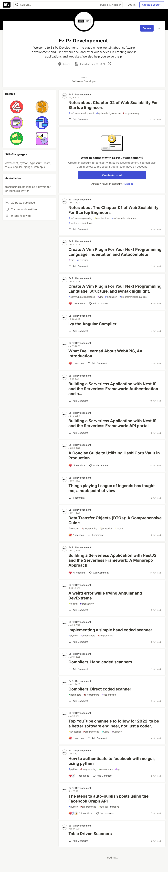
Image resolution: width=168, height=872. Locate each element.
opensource (106, 769)
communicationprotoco (82, 296)
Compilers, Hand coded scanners (100, 662)
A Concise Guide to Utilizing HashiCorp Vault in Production (114, 455)
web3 (105, 731)
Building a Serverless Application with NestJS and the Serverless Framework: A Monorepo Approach (112, 560)
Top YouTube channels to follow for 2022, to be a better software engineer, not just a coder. (113, 723)
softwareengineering (80, 218)
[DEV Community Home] (7, 4)
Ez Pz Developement (80, 94)
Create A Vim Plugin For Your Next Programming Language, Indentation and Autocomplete (114, 252)
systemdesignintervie (108, 113)
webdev (74, 528)
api (117, 769)
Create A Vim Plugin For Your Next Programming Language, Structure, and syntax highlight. (114, 289)
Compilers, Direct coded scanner (99, 689)
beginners (75, 694)
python (73, 635)
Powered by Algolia (109, 4)
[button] (16, 107)
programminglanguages (133, 296)
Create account (151, 4)
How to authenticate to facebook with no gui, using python (111, 761)
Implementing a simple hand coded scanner (110, 630)
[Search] (17, 5)
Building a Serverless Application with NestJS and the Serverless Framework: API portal (112, 423)
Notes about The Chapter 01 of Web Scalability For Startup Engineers (113, 210)
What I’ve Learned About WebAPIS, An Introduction (105, 353)
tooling (73, 603)
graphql (115, 806)
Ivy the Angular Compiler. (92, 323)
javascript (106, 528)
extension (82, 260)
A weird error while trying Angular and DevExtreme (105, 595)
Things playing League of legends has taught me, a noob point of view (111, 488)
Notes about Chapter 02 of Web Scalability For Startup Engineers (113, 105)
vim (71, 260)
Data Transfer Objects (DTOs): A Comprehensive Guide (115, 520)
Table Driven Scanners (90, 833)
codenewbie (87, 635)
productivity (87, 603)
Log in (132, 4)
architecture (102, 218)
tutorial (118, 528)
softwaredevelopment (81, 113)
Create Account (112, 175)
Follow (147, 28)
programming (131, 113)
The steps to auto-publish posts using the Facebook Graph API (108, 798)
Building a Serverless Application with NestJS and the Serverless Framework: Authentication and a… (113, 388)
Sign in (128, 183)
